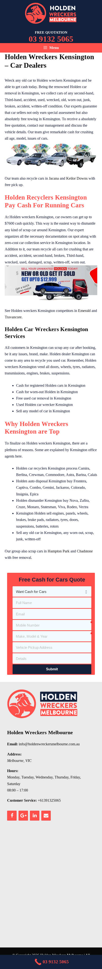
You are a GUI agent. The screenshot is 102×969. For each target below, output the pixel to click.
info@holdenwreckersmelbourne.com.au (49, 744)
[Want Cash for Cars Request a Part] (52, 591)
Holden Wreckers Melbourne (40, 732)
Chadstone (85, 551)
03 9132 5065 (51, 39)
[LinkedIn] (34, 816)
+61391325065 (49, 800)
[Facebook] (12, 816)
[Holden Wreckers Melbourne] (51, 13)
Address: (14, 754)
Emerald (84, 311)
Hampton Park (59, 551)
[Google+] (23, 816)
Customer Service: (22, 800)
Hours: (12, 771)
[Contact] (46, 816)
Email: (12, 744)
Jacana (54, 178)
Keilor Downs (77, 178)
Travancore (13, 317)
